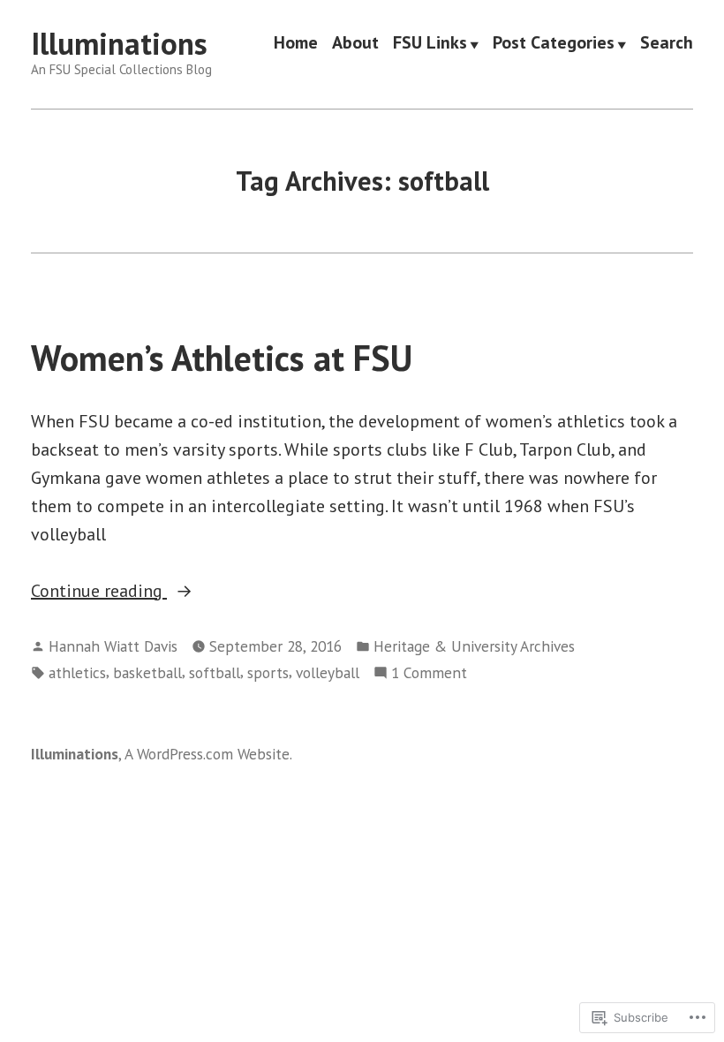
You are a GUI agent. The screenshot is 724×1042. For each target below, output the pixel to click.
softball (214, 672)
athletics (77, 672)
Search (666, 44)
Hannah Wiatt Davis (113, 646)
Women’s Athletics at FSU (221, 358)
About (355, 44)
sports (268, 672)
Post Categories (554, 44)
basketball (147, 672)
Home (296, 44)
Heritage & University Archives (474, 646)
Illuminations (119, 43)
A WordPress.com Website (207, 754)
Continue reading (99, 591)
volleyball (327, 672)
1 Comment (429, 673)
